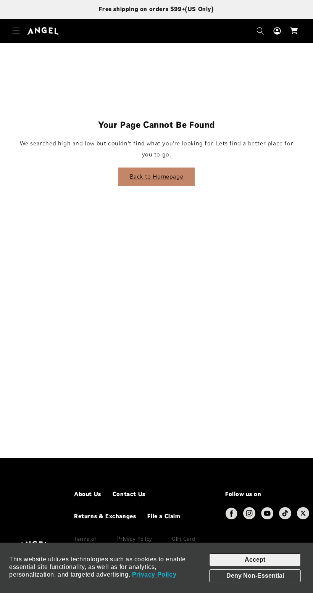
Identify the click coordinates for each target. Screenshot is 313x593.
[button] (16, 31)
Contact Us (129, 494)
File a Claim (163, 516)
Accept (255, 559)
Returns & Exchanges (105, 516)
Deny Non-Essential (255, 575)
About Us (87, 494)
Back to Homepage (157, 176)
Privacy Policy (154, 574)
